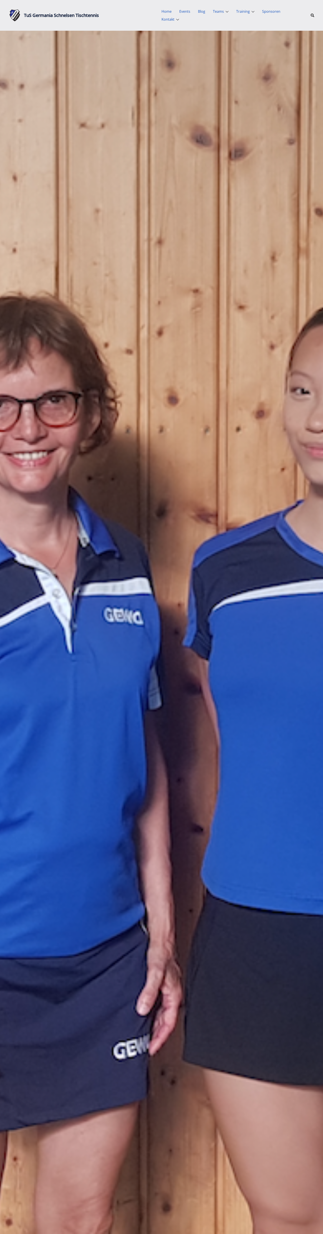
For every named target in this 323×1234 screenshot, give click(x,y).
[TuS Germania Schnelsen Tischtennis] (15, 15)
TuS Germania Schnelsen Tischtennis (61, 15)
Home (167, 11)
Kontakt (168, 19)
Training (243, 11)
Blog (201, 11)
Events (184, 11)
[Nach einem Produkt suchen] (312, 15)
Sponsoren (271, 11)
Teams (218, 11)
